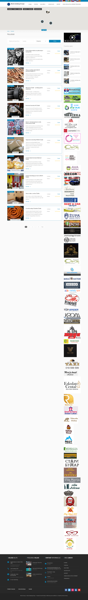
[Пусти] (65, 41)
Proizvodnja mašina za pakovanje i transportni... (34, 51)
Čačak (58, 51)
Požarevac (73, 81)
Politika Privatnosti (11, 589)
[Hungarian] (69, 0)
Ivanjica (34, 575)
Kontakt (30, 589)
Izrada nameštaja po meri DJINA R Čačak (34, 176)
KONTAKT (58, 4)
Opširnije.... (28, 62)
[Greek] (66, 0)
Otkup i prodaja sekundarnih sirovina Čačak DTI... (33, 70)
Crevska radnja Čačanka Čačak (33, 208)
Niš (71, 67)
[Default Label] (76, 589)
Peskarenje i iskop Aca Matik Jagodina (40, 562)
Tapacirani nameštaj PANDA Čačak (34, 139)
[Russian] (73, 0)
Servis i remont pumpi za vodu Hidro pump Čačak (33, 122)
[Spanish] (80, 0)
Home (8, 31)
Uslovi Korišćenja (21, 589)
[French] (62, 0)
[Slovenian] (77, 0)
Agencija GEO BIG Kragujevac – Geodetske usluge (43, 568)
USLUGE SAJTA (51, 4)
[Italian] (71, 0)
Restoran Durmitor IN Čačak (33, 105)
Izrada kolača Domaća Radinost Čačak (33, 158)
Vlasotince (73, 53)
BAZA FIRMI (42, 4)
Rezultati (12, 31)
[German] (64, 0)
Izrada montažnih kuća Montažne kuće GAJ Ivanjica (43, 574)
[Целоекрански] (79, 41)
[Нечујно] (77, 41)
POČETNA (36, 4)
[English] (60, 0)
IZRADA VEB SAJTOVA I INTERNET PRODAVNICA (72, 4)
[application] (72, 37)
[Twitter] (69, 589)
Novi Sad (72, 74)
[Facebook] (66, 589)
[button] (72, 37)
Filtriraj (54, 41)
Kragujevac (35, 569)
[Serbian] (75, 0)
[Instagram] (72, 589)
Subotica (72, 60)
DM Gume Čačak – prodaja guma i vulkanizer (34, 88)
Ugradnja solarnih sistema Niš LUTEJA (78, 66)
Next (42, 226)
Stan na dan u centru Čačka (32, 193)
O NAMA (30, 4)
